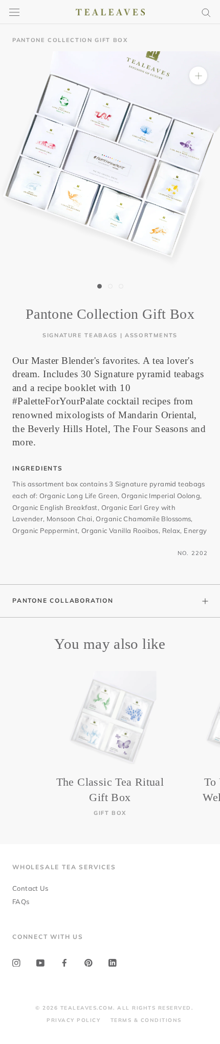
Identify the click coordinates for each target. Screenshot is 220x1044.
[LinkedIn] (112, 962)
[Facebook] (64, 962)
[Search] (206, 12)
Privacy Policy (73, 1020)
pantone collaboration (63, 600)
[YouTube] (40, 962)
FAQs (21, 901)
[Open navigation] (14, 12)
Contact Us (30, 888)
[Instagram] (16, 962)
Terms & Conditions (146, 1020)
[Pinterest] (88, 962)
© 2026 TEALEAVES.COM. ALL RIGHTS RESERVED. (114, 1008)
